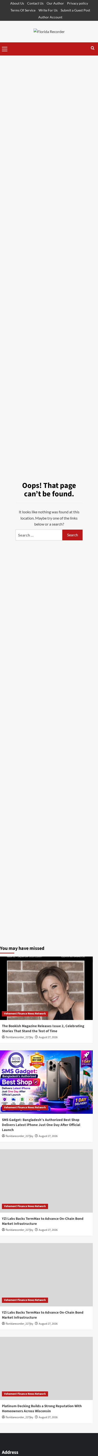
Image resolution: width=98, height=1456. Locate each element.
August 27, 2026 (48, 1037)
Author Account (50, 17)
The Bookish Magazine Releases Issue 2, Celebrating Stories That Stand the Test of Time (43, 1029)
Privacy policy (77, 3)
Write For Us (48, 10)
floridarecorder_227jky (19, 1037)
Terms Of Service (22, 10)
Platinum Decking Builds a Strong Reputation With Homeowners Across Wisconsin (42, 1409)
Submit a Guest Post (75, 10)
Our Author (55, 3)
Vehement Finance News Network (25, 1014)
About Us (17, 3)
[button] (5, 48)
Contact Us (35, 3)
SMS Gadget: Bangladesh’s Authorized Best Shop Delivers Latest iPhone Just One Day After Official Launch (41, 1124)
